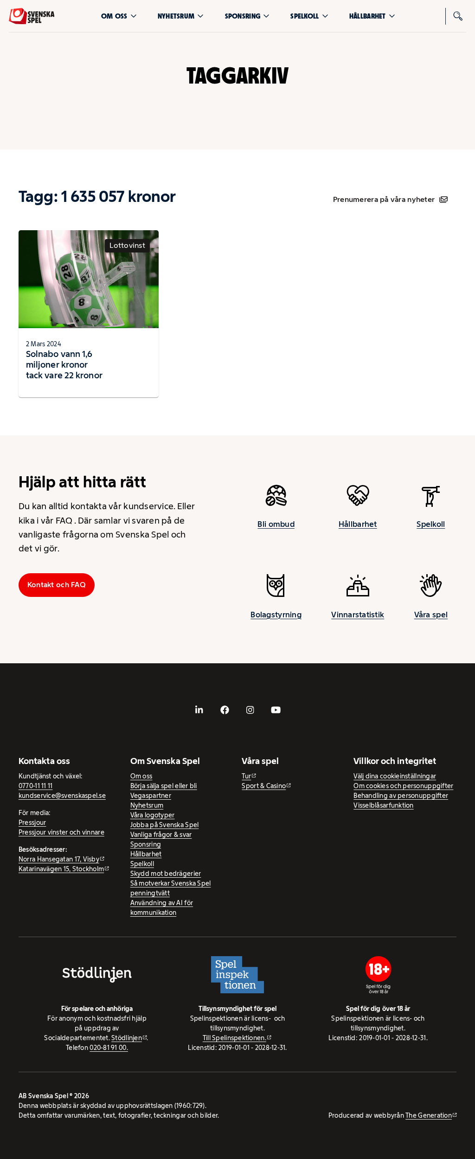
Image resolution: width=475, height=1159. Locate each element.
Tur (246, 776)
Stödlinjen (126, 1038)
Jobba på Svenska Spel (164, 825)
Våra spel (431, 614)
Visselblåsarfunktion (383, 805)
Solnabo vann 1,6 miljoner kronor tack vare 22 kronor (64, 364)
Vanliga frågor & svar (161, 834)
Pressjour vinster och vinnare (61, 832)
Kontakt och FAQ (56, 584)
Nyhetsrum (176, 16)
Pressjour (32, 822)
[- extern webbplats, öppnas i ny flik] (199, 709)
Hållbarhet (367, 16)
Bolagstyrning (276, 614)
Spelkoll (304, 16)
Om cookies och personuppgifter (403, 786)
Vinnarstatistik (357, 614)
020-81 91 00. (109, 1047)
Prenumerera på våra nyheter (384, 199)
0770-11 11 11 (36, 786)
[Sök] (457, 16)
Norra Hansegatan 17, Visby (59, 859)
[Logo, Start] (32, 16)
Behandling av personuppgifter (400, 795)
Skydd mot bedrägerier (165, 873)
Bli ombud (275, 524)
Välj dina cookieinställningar (394, 776)
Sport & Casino (264, 786)
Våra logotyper (152, 815)
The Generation (428, 1115)
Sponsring (242, 16)
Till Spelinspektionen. (234, 1038)
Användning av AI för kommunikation (161, 908)
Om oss (114, 16)
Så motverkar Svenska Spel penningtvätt (170, 888)
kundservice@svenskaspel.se (62, 795)
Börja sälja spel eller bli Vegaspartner (163, 791)
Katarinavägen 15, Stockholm (61, 869)
